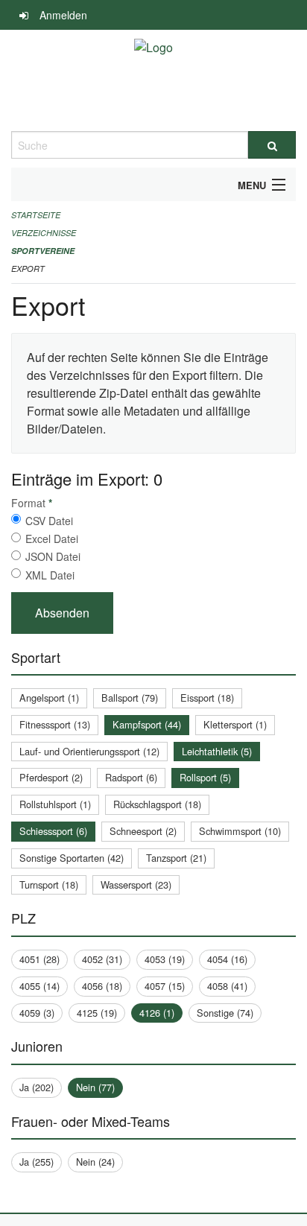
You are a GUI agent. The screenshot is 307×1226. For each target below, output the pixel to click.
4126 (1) (156, 1013)
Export (28, 268)
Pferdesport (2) (51, 777)
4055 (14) (39, 986)
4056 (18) (102, 986)
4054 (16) (227, 959)
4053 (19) (165, 959)
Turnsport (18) (48, 884)
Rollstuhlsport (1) (55, 804)
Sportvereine (43, 250)
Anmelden (63, 14)
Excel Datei (51, 538)
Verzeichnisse (43, 232)
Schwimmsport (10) (240, 831)
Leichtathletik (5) (217, 751)
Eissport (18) (207, 697)
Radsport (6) (131, 777)
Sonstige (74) (225, 1013)
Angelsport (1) (49, 697)
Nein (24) (95, 1161)
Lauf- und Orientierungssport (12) (89, 751)
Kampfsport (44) (147, 724)
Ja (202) (36, 1087)
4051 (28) (39, 959)
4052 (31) (102, 959)
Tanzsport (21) (176, 858)
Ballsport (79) (129, 697)
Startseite (35, 214)
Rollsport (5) (205, 777)
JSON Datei (52, 556)
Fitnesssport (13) (54, 724)
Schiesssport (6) (53, 831)
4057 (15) (165, 986)
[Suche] (272, 145)
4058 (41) (227, 986)
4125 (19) (97, 1013)
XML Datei (50, 575)
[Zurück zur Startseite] (153, 80)
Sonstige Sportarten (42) (71, 858)
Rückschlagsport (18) (157, 804)
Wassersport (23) (136, 884)
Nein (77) (95, 1087)
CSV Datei (49, 520)
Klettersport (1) (235, 724)
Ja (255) (36, 1161)
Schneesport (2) (143, 831)
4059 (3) (36, 1013)
